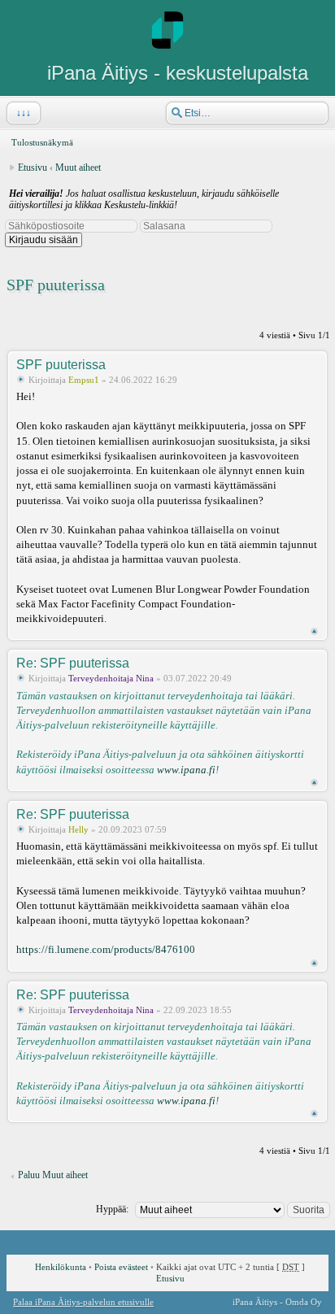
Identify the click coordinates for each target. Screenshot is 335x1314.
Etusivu (32, 167)
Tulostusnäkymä (42, 142)
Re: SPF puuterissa (72, 663)
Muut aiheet (78, 167)
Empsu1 (83, 380)
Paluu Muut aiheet (53, 1175)
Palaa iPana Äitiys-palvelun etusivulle (83, 1302)
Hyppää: (112, 1209)
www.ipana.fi (186, 770)
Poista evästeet (121, 1267)
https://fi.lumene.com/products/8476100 (105, 949)
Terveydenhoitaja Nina (111, 678)
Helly (78, 829)
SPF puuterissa (56, 285)
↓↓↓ (23, 113)
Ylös (314, 631)
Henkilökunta (60, 1267)
